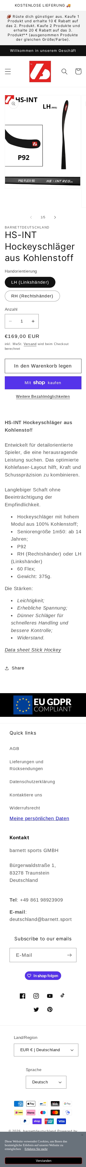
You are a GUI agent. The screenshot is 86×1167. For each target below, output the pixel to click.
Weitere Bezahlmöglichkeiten (43, 397)
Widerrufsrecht (25, 808)
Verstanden (43, 1161)
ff (39, 426)
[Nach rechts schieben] (55, 217)
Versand (30, 344)
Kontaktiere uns (26, 795)
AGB (14, 748)
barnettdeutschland (39, 1131)
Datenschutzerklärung (32, 781)
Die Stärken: (37, 619)
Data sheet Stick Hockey (33, 649)
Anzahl (11, 309)
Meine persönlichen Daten (39, 818)
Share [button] (18, 668)
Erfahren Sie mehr (36, 1149)
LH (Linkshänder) (30, 282)
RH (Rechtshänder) (32, 296)
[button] (8, 71)
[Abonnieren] (69, 955)
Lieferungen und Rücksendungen (26, 765)
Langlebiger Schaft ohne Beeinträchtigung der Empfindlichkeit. (43, 533)
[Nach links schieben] (31, 217)
